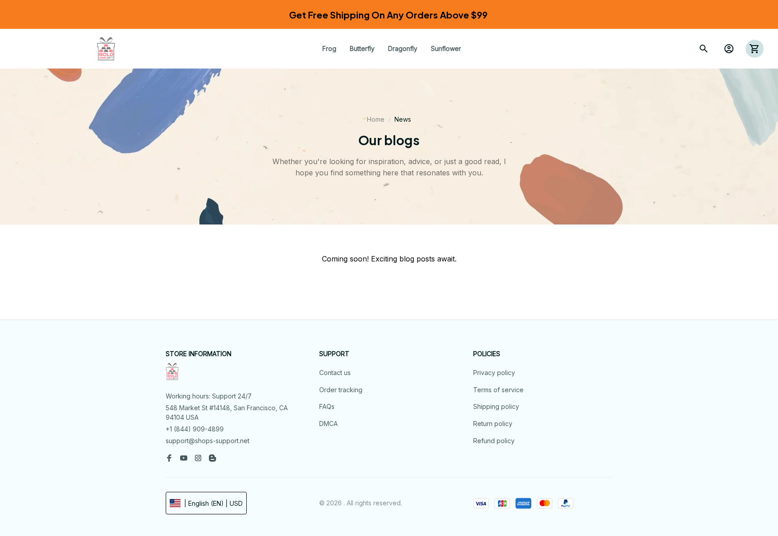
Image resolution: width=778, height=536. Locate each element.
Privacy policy (494, 372)
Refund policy (494, 440)
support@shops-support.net (207, 440)
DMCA (328, 423)
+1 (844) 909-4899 (195, 429)
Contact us (335, 372)
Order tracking (340, 390)
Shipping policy (496, 406)
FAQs (327, 406)
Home (375, 119)
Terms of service (498, 390)
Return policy (492, 423)
